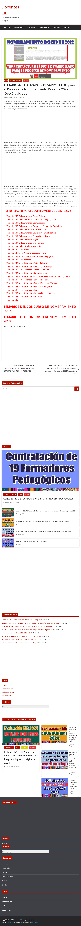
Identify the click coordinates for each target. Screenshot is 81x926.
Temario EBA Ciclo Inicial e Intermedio (24, 246)
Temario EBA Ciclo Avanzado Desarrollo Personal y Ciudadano (34, 226)
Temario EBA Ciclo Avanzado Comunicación (26, 223)
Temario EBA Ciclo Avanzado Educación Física (27, 229)
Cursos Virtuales (44, 27)
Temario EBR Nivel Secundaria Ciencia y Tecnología (29, 266)
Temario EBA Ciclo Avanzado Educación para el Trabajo (31, 233)
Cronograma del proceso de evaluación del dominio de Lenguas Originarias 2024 (43, 521)
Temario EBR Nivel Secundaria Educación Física (28, 279)
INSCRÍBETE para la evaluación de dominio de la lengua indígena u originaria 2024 (43, 531)
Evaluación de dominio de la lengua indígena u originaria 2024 (21, 639)
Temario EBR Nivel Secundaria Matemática (26, 296)
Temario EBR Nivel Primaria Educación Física (26, 253)
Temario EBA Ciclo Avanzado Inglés (22, 239)
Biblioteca (31, 27)
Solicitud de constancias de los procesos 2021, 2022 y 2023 (21, 636)
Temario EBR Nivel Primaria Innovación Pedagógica (30, 256)
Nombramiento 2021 (15, 80)
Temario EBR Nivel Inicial (18, 249)
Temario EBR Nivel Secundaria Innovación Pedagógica (31, 293)
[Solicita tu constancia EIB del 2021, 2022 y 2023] (8, 543)
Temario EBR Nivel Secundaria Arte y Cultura (27, 263)
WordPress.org (6, 695)
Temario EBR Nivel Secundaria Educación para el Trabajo (32, 283)
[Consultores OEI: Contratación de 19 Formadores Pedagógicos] (40, 470)
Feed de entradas (7, 689)
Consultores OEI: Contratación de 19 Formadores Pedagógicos (38, 498)
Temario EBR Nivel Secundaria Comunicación (27, 273)
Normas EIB (24, 747)
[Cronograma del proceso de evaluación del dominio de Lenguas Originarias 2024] (8, 522)
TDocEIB (21, 97)
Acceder (4, 685)
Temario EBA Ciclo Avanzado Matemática (25, 243)
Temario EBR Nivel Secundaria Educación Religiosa (29, 286)
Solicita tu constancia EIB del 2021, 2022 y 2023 (31, 541)
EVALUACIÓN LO (18, 27)
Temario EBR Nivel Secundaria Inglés (23, 290)
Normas (57, 27)
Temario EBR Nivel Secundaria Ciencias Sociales (28, 269)
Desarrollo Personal (10, 494)
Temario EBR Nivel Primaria (19, 259)
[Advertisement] (40, 126)
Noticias (67, 27)
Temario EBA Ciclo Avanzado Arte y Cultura (26, 216)
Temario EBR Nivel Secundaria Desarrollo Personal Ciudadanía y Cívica (38, 276)
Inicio (6, 80)
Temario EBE (12, 300)
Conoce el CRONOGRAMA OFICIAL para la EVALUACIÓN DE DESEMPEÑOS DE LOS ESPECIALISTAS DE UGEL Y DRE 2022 (19, 368)
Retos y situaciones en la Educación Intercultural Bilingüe (20, 643)
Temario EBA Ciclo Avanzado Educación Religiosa (28, 236)
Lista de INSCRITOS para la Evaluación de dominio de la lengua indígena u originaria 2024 (46, 511)
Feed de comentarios (8, 692)
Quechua (6, 27)
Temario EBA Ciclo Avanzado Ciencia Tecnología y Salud (31, 219)
